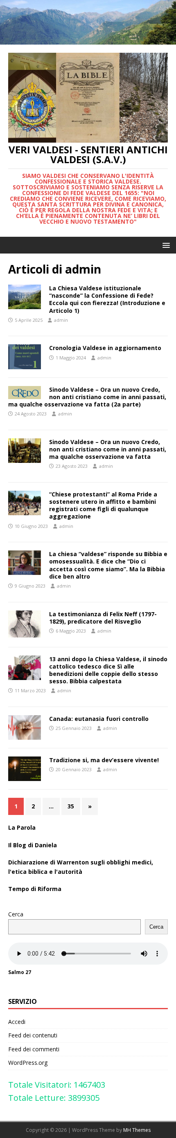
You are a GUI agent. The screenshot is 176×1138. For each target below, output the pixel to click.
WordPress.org (27, 1062)
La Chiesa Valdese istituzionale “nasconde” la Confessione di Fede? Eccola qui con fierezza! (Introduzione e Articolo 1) (107, 299)
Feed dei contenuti (32, 1035)
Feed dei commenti (33, 1049)
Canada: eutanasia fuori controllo (99, 719)
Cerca (15, 914)
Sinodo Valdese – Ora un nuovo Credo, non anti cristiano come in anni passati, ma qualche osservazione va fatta (107, 449)
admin (61, 320)
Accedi (16, 1022)
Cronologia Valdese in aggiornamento (105, 348)
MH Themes (137, 1130)
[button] (165, 245)
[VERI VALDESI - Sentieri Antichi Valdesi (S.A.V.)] (88, 40)
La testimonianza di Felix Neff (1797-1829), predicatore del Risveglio (103, 617)
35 (71, 806)
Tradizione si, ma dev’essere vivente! (104, 760)
